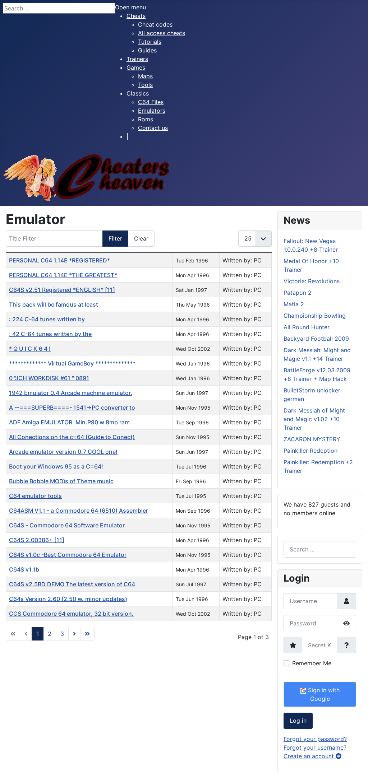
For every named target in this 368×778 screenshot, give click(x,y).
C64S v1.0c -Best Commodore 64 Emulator (67, 554)
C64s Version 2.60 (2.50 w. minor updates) (68, 598)
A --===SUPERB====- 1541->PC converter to (72, 407)
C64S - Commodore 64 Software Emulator (67, 525)
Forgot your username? (315, 747)
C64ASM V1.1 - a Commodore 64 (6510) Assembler (78, 510)
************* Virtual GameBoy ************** (72, 363)
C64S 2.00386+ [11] (36, 540)
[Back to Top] (355, 764)
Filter (115, 238)
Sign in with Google (323, 694)
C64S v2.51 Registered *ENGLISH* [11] (62, 289)
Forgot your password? (315, 738)
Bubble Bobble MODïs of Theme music (61, 481)
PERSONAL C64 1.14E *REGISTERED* (59, 260)
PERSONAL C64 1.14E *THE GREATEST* (63, 275)
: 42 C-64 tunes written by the (50, 333)
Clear (141, 238)
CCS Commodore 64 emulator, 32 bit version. (71, 613)
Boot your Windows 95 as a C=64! (56, 466)
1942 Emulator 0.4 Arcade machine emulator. (70, 392)
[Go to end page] (87, 633)
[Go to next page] (74, 633)
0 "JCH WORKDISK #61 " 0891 (49, 378)
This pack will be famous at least (53, 304)
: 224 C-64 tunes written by (47, 319)
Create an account (310, 756)
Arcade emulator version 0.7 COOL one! (63, 451)
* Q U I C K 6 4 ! (30, 348)
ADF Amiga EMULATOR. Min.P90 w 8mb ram (69, 422)
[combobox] (320, 549)
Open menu (130, 7)
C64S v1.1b (24, 569)
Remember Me (311, 663)
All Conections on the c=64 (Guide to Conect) (72, 437)
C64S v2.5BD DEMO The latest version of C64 (72, 584)
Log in (298, 720)
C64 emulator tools (35, 495)
